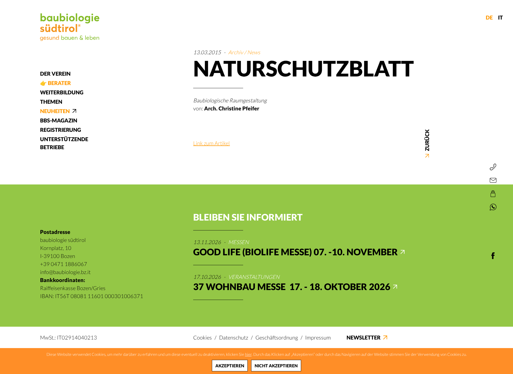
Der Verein (55, 73)
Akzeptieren (229, 365)
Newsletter (363, 337)
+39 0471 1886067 (63, 264)
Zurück (427, 140)
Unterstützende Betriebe (64, 143)
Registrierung (60, 129)
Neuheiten (55, 111)
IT (500, 17)
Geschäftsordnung (276, 337)
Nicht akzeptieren (276, 365)
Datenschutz (233, 337)
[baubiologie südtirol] (69, 27)
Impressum (318, 337)
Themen (51, 101)
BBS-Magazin (58, 120)
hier (248, 354)
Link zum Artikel (211, 143)
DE (489, 17)
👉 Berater (55, 83)
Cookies (202, 337)
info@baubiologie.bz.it (65, 272)
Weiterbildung (61, 92)
